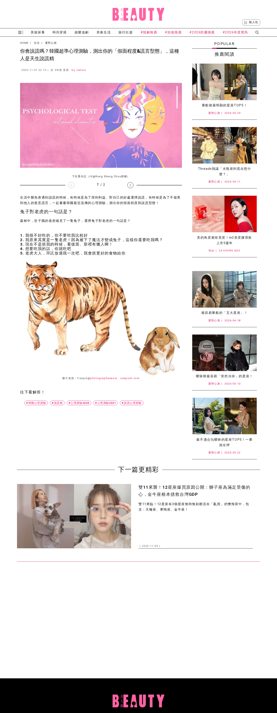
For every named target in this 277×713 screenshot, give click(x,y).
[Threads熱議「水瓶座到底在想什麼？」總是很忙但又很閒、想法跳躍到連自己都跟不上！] (224, 145)
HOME (24, 43)
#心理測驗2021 (105, 402)
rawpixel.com (130, 378)
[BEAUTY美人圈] (138, 14)
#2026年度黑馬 (235, 32)
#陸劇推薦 (149, 32)
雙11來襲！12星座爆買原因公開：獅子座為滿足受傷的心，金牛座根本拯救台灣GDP (194, 491)
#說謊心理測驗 (132, 402)
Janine (81, 70)
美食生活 (104, 32)
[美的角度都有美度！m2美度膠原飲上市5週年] (224, 214)
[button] (130, 185)
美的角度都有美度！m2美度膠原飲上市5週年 (224, 240)
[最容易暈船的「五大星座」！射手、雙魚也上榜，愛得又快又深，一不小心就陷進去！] (224, 289)
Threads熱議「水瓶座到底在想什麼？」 (224, 171)
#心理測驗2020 (79, 402)
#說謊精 (57, 402)
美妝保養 (38, 32)
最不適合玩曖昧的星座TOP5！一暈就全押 (224, 442)
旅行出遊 (125, 32)
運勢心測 (51, 43)
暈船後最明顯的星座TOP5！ (224, 105)
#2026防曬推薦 (202, 32)
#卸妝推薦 (173, 32)
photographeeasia (103, 378)
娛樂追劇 (82, 32)
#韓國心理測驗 (36, 402)
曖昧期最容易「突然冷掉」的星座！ (224, 376)
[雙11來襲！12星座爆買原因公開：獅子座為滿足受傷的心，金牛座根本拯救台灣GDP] (74, 516)
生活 (37, 43)
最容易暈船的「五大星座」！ (224, 313)
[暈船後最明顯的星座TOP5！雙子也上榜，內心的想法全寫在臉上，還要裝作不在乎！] (224, 81)
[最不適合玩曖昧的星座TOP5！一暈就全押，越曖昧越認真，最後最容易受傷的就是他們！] (224, 416)
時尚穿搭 (60, 32)
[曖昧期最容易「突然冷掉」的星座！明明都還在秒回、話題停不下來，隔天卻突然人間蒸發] (224, 352)
